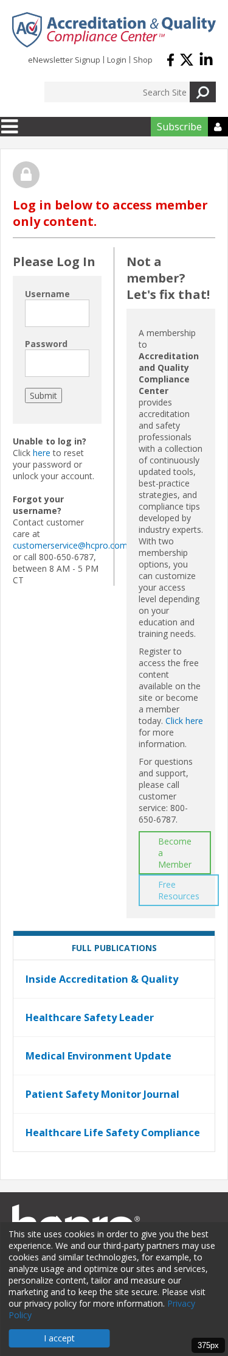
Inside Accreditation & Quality (102, 979)
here (41, 452)
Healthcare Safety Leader (90, 1017)
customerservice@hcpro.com (70, 545)
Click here (184, 720)
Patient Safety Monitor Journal (102, 1094)
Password (46, 344)
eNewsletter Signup (64, 59)
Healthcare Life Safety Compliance (113, 1132)
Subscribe (179, 126)
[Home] (114, 29)
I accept (59, 1338)
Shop (143, 59)
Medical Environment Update (98, 1056)
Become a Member (175, 852)
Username (47, 294)
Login (116, 59)
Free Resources (178, 890)
